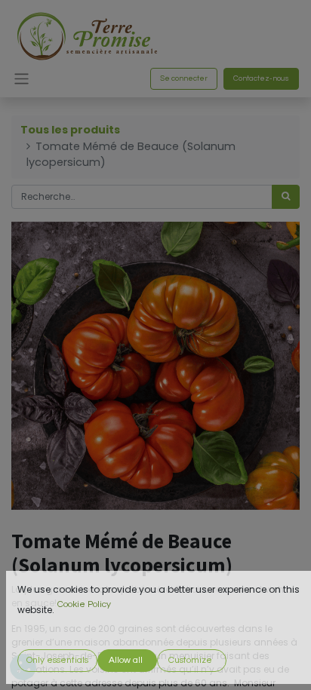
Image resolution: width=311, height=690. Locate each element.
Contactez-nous (261, 78)
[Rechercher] (286, 197)
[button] (57, 660)
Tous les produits (70, 129)
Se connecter (184, 78)
